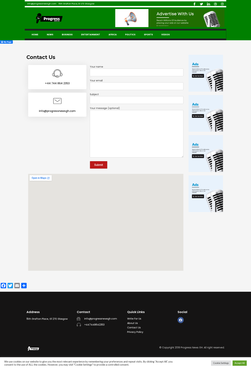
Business (67, 34)
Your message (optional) (105, 108)
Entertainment (90, 34)
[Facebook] (181, 320)
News (50, 34)
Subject (94, 94)
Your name (96, 66)
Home (35, 34)
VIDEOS (165, 34)
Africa (113, 34)
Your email (96, 80)
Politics (130, 34)
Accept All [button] (240, 363)
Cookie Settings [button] (221, 363)
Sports (148, 34)
